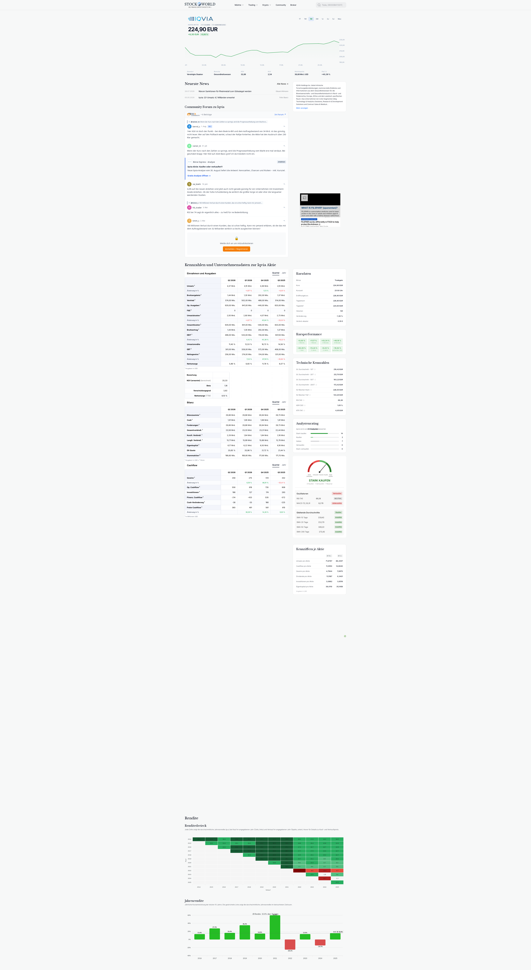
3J (328, 19)
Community (281, 5)
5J (333, 19)
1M (311, 19)
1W (305, 19)
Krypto (265, 5)
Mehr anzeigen (302, 108)
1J (322, 19)
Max (339, 19)
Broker (293, 5)
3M (317, 19)
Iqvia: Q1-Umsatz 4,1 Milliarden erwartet (217, 97)
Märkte (238, 5)
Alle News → (282, 84)
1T (300, 19)
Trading (251, 5)
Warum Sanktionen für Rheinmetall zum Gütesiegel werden (225, 91)
